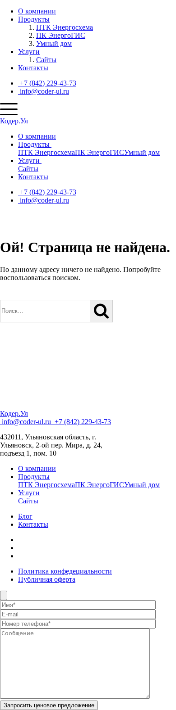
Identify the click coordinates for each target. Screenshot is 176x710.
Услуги (29, 51)
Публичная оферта (46, 579)
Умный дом (54, 43)
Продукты (34, 19)
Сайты (46, 59)
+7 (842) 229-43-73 (47, 83)
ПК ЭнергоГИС (60, 35)
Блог (25, 516)
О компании (37, 11)
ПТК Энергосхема (64, 27)
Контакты (33, 68)
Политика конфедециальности (65, 571)
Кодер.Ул (14, 121)
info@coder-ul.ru (43, 91)
